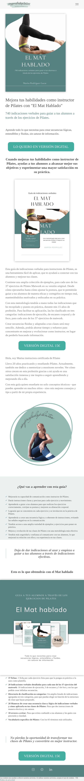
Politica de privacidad (7, 780)
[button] (41, 146)
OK (76, 778)
